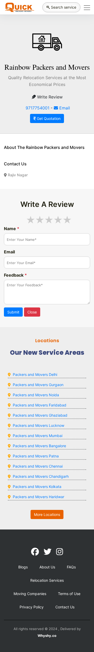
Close (32, 312)
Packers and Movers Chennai (38, 466)
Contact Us (64, 607)
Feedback (15, 275)
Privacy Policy (32, 607)
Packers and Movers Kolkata (37, 486)
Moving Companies (30, 593)
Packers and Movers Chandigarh (41, 476)
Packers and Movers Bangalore (39, 446)
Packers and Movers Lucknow (38, 425)
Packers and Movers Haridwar (38, 496)
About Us (47, 567)
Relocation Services (47, 580)
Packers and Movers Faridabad (39, 405)
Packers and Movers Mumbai (37, 435)
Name (11, 228)
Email (64, 107)
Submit (13, 312)
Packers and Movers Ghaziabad (40, 415)
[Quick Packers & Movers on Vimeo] (59, 551)
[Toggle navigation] (85, 7)
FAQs (71, 567)
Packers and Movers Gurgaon (38, 384)
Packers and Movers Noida (36, 395)
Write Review (49, 97)
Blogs (23, 567)
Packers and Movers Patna (36, 456)
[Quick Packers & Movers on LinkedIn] (47, 551)
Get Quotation (48, 118)
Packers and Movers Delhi (35, 374)
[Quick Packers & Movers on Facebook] (35, 551)
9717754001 (37, 107)
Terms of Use (69, 593)
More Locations (47, 514)
